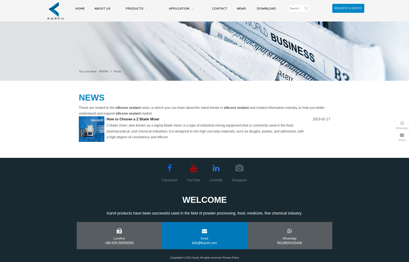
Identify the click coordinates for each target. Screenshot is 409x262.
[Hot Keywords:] (306, 8)
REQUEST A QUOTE (348, 8)
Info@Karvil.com (204, 243)
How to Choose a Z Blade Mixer (133, 119)
